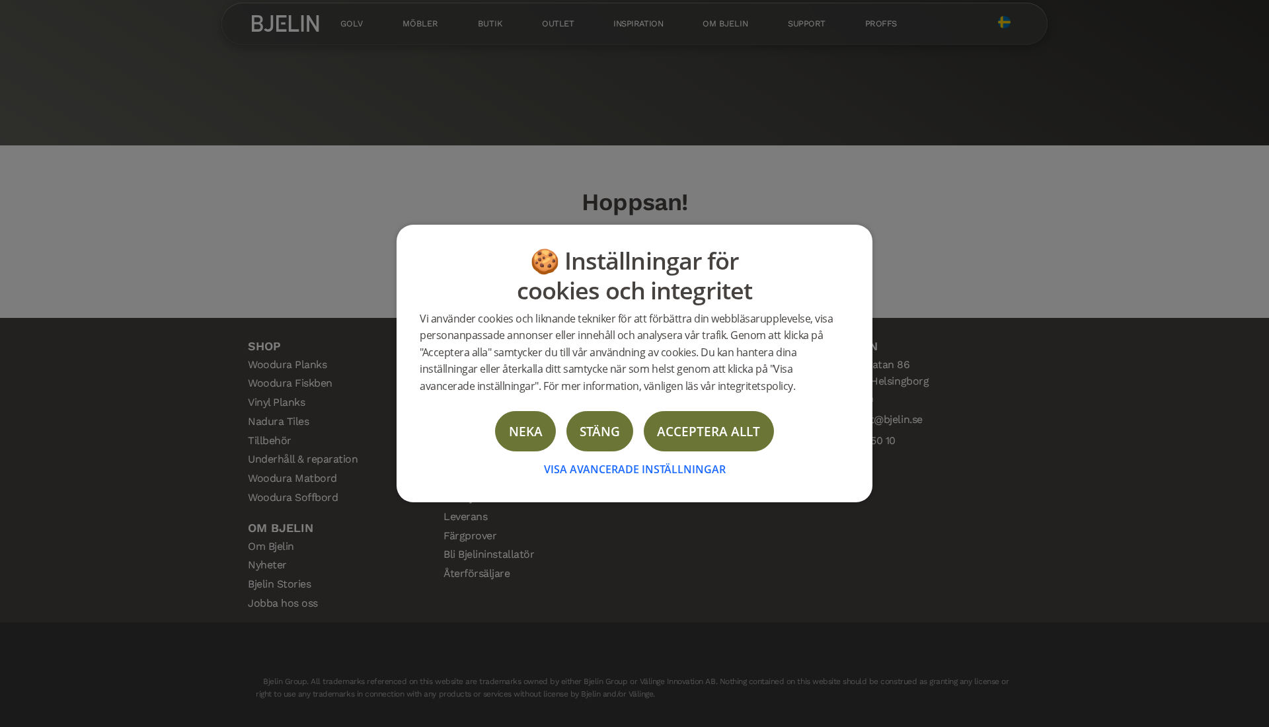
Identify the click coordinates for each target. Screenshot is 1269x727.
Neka (526, 431)
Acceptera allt (708, 431)
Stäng (600, 431)
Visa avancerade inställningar (635, 469)
